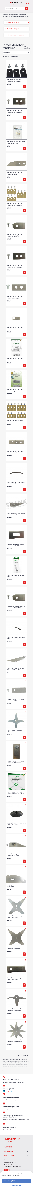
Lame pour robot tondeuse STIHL (15, 576)
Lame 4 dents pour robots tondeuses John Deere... (15, 1009)
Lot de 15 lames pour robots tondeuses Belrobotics (15, 762)
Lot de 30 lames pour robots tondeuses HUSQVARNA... (16, 607)
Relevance (16, 53)
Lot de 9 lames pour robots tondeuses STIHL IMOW (15, 545)
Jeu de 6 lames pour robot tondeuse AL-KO (15, 173)
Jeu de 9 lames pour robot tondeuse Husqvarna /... (15, 266)
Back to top (23, 1056)
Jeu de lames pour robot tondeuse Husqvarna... (14, 80)
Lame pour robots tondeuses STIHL (16, 638)
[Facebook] (8, 1170)
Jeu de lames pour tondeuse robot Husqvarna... (16, 142)
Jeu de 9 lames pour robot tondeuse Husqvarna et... (15, 111)
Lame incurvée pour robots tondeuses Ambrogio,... (15, 948)
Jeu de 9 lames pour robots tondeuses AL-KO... (15, 452)
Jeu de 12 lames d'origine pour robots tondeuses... (16, 978)
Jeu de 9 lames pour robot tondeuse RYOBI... (15, 328)
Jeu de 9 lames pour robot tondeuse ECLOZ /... (15, 297)
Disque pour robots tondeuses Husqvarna (16, 886)
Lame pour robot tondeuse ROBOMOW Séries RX (15, 669)
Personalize (17, 1186)
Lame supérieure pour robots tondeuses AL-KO (16, 514)
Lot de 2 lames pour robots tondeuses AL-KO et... (15, 855)
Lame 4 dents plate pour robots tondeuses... (14, 731)
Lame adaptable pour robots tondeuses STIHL (16, 483)
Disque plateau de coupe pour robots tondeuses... (16, 824)
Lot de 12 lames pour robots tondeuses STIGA (15, 700)
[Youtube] (5, 1170)
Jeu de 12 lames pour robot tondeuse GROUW (15, 421)
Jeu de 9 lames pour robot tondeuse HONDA (15, 359)
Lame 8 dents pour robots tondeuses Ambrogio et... (15, 1040)
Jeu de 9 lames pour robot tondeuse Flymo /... (15, 235)
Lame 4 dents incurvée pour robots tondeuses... (15, 917)
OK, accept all (9, 1181)
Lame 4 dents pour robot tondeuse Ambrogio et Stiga (15, 793)
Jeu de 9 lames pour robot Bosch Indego (15, 390)
